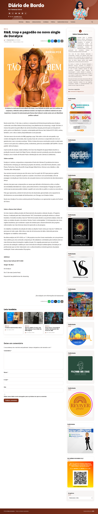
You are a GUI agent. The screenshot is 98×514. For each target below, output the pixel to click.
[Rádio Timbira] (25, 13)
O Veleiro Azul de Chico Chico (13, 327)
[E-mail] (19, 13)
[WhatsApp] (49, 41)
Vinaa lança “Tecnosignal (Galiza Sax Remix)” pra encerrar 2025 (52, 329)
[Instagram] (12, 13)
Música (28, 22)
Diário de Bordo (26, 5)
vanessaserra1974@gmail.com (77, 91)
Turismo (73, 22)
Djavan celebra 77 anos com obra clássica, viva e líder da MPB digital (33, 329)
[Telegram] (58, 41)
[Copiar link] (62, 41)
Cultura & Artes (36, 22)
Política (53, 22)
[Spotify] (22, 13)
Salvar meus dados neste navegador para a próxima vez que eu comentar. (25, 396)
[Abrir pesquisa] (92, 22)
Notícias (21, 22)
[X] (55, 41)
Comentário (8, 350)
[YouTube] (16, 13)
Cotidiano (45, 22)
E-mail (6, 379)
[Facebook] (9, 13)
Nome (6, 372)
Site (5, 387)
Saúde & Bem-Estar (62, 22)
